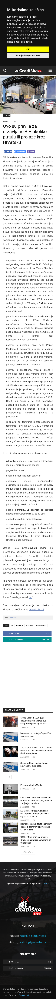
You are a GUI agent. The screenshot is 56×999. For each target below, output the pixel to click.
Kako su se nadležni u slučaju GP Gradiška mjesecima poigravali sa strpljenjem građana (36, 800)
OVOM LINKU (36, 609)
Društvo (7, 115)
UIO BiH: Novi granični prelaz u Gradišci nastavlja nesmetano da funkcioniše (35, 840)
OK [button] (28, 49)
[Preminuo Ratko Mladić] (10, 789)
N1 (30, 597)
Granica (19, 625)
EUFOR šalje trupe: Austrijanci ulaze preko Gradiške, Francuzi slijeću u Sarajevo (34, 814)
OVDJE (46, 883)
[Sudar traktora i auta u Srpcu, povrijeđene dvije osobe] (10, 767)
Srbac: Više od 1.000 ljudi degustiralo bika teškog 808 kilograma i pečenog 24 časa (33, 721)
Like (47, 633)
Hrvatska (29, 625)
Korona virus (41, 625)
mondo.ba (12, 617)
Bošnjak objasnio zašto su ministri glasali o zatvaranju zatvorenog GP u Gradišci (36, 827)
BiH (12, 625)
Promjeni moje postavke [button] (28, 55)
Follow (45, 639)
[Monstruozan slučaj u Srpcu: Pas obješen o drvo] (10, 737)
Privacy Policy (24, 995)
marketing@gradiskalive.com (33, 942)
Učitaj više (27, 852)
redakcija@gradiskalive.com (33, 935)
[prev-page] (5, 777)
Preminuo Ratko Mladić (31, 785)
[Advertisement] (28, 674)
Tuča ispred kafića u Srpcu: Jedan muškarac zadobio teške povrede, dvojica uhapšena (36, 750)
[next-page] (9, 777)
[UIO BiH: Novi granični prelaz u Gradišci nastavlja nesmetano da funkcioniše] (10, 841)
